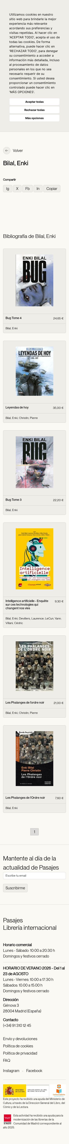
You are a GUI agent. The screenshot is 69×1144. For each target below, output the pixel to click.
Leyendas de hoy (17, 407)
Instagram (11, 1070)
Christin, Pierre (28, 418)
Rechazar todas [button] (34, 109)
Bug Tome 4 (13, 318)
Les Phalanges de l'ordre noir (25, 702)
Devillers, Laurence (31, 618)
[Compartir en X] (17, 188)
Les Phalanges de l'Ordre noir (25, 798)
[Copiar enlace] (51, 188)
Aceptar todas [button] (34, 101)
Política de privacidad (20, 1053)
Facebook (34, 1070)
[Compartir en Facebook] (28, 188)
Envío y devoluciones (20, 1039)
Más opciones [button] (34, 118)
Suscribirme (15, 888)
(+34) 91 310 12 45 (17, 1025)
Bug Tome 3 (14, 500)
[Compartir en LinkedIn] (38, 188)
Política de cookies (18, 1046)
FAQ (6, 1060)
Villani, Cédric (14, 623)
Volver (17, 150)
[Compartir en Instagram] (8, 188)
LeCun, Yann (53, 618)
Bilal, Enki (12, 328)
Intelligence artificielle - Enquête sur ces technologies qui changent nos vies (27, 604)
